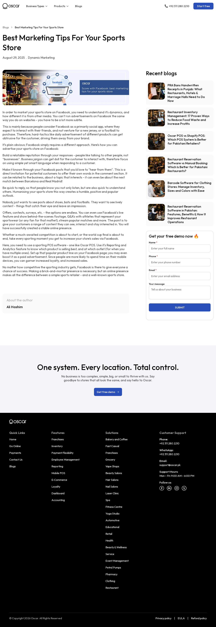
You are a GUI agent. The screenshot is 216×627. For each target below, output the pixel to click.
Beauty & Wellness (116, 547)
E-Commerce (59, 479)
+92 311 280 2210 (169, 443)
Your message (157, 284)
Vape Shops (112, 466)
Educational (112, 527)
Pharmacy (111, 574)
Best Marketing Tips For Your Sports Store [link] (39, 27)
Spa (107, 500)
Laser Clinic (112, 493)
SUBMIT (180, 307)
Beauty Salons (113, 473)
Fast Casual (112, 446)
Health (109, 540)
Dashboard (57, 493)
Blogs (78, 6)
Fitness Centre (113, 506)
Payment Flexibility (62, 452)
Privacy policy (163, 618)
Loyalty (55, 486)
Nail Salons (111, 486)
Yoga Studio (112, 513)
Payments (15, 452)
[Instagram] (176, 488)
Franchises (57, 439)
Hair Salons (111, 479)
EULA (181, 618)
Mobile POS (58, 473)
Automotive (112, 520)
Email (153, 270)
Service (109, 554)
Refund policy (199, 618)
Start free (203, 6)
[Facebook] (161, 488)
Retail (108, 533)
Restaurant (111, 587)
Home (12, 439)
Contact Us (15, 459)
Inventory (57, 446)
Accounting (58, 500)
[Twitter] (184, 488)
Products (59, 6)
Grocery (110, 459)
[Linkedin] (169, 488)
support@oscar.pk (170, 465)
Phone (153, 256)
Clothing (110, 581)
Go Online (15, 446)
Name (153, 242)
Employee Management (65, 459)
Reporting (57, 466)
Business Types (35, 6)
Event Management (117, 560)
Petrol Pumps (113, 567)
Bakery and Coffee (116, 439)
